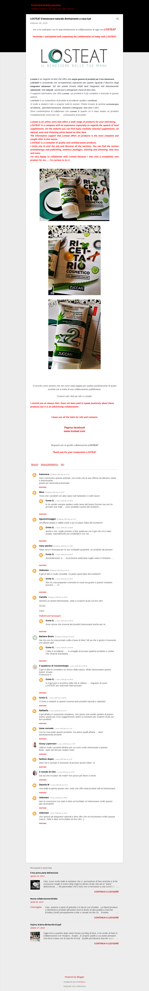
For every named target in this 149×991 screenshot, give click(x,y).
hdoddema (81, 982)
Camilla (43, 597)
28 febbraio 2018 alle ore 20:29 (57, 597)
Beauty (34, 465)
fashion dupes (46, 759)
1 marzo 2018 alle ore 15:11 (59, 785)
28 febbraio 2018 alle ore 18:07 (54, 492)
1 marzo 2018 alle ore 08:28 (78, 666)
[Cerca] (121, 6)
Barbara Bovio (46, 636)
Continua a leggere (106, 891)
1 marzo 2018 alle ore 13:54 (65, 772)
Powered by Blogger (74, 977)
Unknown (44, 570)
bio (62, 465)
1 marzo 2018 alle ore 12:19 (63, 728)
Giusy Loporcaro (48, 743)
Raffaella (43, 710)
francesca (44, 474)
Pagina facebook (74, 427)
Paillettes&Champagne (50, 616)
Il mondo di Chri (47, 772)
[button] (117, 19)
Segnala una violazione (74, 986)
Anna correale (46, 728)
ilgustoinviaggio (47, 519)
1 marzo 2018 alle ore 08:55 (57, 698)
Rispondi (42, 487)
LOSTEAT (110, 29)
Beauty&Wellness (49, 465)
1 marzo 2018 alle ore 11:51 (58, 711)
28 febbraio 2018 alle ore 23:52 (64, 636)
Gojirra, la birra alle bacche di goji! (45, 924)
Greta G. (50, 500)
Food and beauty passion (46, 5)
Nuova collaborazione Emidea (43, 899)
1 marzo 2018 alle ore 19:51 (58, 813)
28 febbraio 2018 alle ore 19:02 (63, 546)
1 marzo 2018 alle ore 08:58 (64, 621)
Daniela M (44, 784)
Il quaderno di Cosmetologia (54, 666)
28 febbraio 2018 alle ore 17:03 (59, 474)
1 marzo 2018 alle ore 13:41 (63, 759)
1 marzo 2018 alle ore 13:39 (66, 744)
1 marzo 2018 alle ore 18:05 (58, 798)
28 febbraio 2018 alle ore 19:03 (59, 570)
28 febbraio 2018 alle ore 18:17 (66, 519)
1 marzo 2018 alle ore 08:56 (64, 501)
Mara (41, 492)
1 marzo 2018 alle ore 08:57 (64, 554)
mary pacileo (45, 546)
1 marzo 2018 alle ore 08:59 (64, 647)
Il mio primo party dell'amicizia (44, 873)
